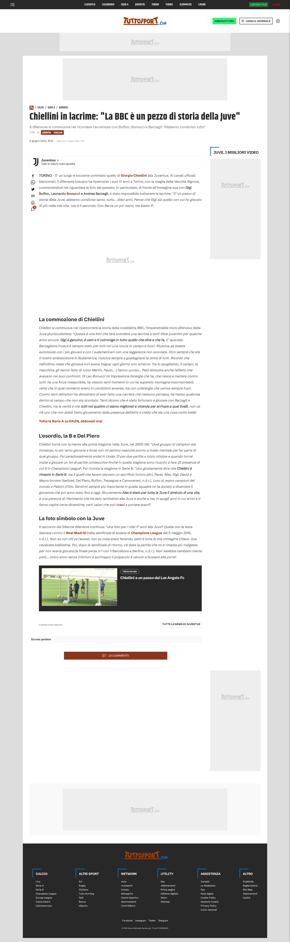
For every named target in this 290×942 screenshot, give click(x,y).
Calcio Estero (43, 901)
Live (277, 4)
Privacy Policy (208, 905)
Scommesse (186, 4)
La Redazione (208, 885)
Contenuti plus (258, 5)
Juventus (140, 4)
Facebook (127, 920)
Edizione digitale (169, 893)
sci (121, 505)
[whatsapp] (33, 182)
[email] (33, 196)
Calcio (40, 108)
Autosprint (127, 885)
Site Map (247, 889)
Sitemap (165, 901)
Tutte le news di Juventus (181, 624)
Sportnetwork (128, 901)
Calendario (108, 4)
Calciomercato (44, 905)
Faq (203, 889)
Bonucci (73, 193)
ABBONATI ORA (224, 21)
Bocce (82, 901)
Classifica (89, 4)
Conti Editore (128, 905)
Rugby (82, 885)
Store (164, 897)
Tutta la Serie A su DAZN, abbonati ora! (70, 421)
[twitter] (33, 189)
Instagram (140, 920)
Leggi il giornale (258, 21)
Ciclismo (83, 889)
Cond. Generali (209, 909)
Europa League (44, 897)
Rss (163, 881)
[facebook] (33, 175)
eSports (83, 905)
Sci (80, 881)
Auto (123, 881)
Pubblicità (248, 881)
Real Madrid (76, 533)
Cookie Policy (208, 897)
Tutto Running (86, 893)
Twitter (152, 920)
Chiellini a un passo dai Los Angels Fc (152, 578)
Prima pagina (168, 889)
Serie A (124, 4)
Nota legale (207, 893)
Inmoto (125, 889)
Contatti (205, 881)
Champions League (146, 533)
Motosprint (127, 893)
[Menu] (12, 4)
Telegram (163, 920)
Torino (155, 4)
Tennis (169, 4)
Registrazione (250, 885)
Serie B (40, 889)
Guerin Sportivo (129, 897)
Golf (81, 897)
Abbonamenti (168, 885)
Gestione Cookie (210, 901)
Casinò (202, 4)
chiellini (58, 133)
